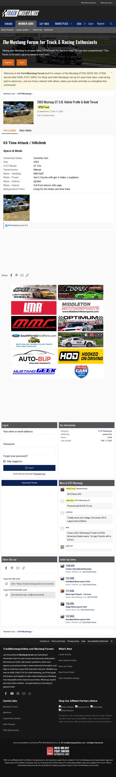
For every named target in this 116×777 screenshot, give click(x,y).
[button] (63, 24)
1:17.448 (70, 591)
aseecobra (44, 111)
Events (80, 24)
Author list (37, 30)
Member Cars (26, 23)
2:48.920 (70, 566)
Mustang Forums (44, 648)
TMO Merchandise (88, 3)
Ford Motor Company (31, 760)
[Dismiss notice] (111, 73)
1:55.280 (70, 603)
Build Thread (25, 130)
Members (7, 712)
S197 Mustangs (105, 431)
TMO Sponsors (106, 3)
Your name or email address (18, 431)
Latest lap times (68, 559)
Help (83, 641)
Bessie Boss (76, 488)
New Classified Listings (69, 678)
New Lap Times (65, 666)
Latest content (22, 30)
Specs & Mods (9, 130)
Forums (8, 24)
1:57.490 (70, 578)
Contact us (44, 641)
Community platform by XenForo (37, 743)
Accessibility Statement (98, 641)
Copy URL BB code (11, 579)
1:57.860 (70, 616)
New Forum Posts (66, 672)
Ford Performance (56, 763)
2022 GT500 (92, 597)
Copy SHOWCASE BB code (15, 590)
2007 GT (69, 546)
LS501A (69, 512)
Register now (39, 474)
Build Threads (7, 30)
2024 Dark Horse (89, 572)
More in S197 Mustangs (71, 483)
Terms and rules (58, 641)
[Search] (111, 23)
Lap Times (44, 24)
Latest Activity (65, 654)
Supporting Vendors (12, 718)
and (18, 225)
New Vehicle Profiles (67, 660)
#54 (67, 527)
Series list (48, 30)
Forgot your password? (15, 456)
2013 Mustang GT (78, 500)
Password (8, 444)
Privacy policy (73, 641)
